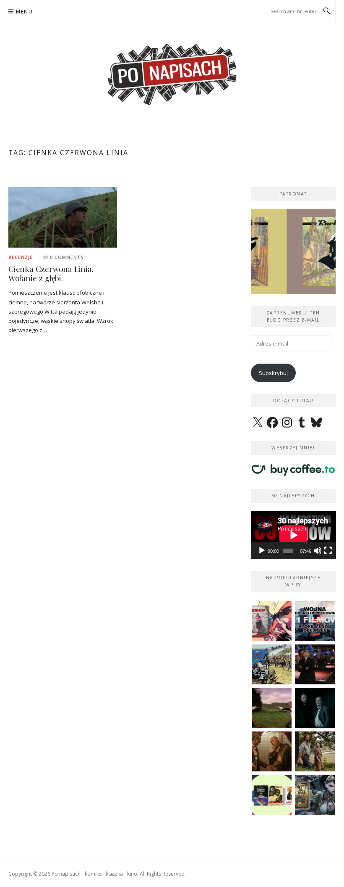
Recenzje (20, 257)
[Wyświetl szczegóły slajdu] (295, 251)
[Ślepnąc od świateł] (271, 751)
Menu (24, 11)
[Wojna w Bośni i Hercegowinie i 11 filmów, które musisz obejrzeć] (315, 621)
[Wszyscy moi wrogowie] (315, 751)
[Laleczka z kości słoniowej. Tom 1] (271, 664)
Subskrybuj (273, 373)
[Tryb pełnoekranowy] (328, 550)
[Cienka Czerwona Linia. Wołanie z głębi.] (62, 216)
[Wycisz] (317, 550)
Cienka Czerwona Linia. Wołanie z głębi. (51, 274)
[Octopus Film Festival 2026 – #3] (271, 795)
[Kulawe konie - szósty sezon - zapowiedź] (315, 708)
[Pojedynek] (271, 708)
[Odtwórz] (262, 550)
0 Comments (67, 257)
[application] (293, 535)
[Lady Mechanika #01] (315, 795)
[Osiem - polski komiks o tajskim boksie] (271, 621)
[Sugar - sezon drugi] (315, 664)
